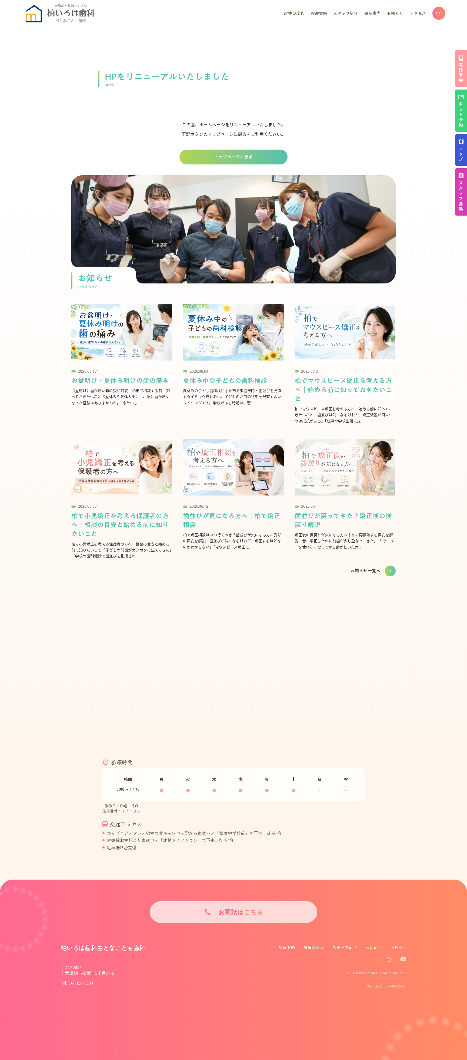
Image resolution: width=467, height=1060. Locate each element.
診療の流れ (313, 947)
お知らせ (398, 947)
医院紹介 (373, 947)
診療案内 (287, 947)
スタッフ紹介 (344, 947)
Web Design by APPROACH (386, 986)
